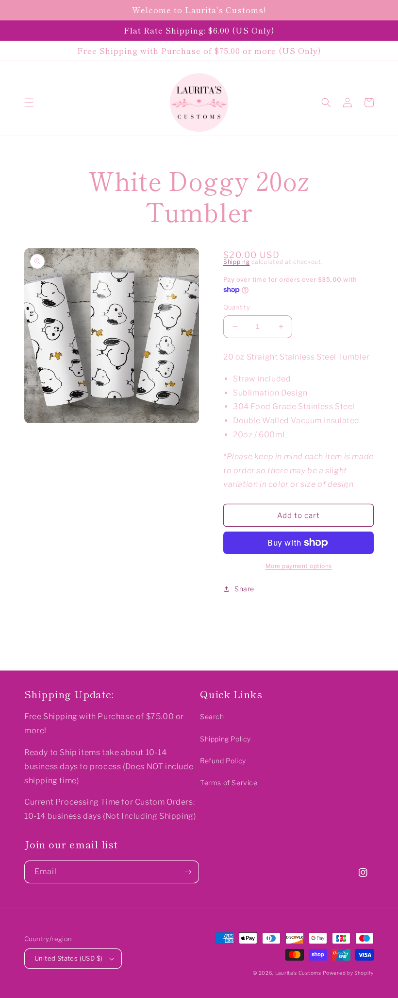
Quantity (236, 307)
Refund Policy (223, 761)
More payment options (298, 565)
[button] (29, 102)
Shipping (236, 261)
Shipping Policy (225, 739)
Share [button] (244, 589)
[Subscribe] (188, 871)
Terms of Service (229, 782)
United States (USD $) (68, 958)
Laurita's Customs (298, 973)
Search (212, 716)
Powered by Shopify (348, 973)
